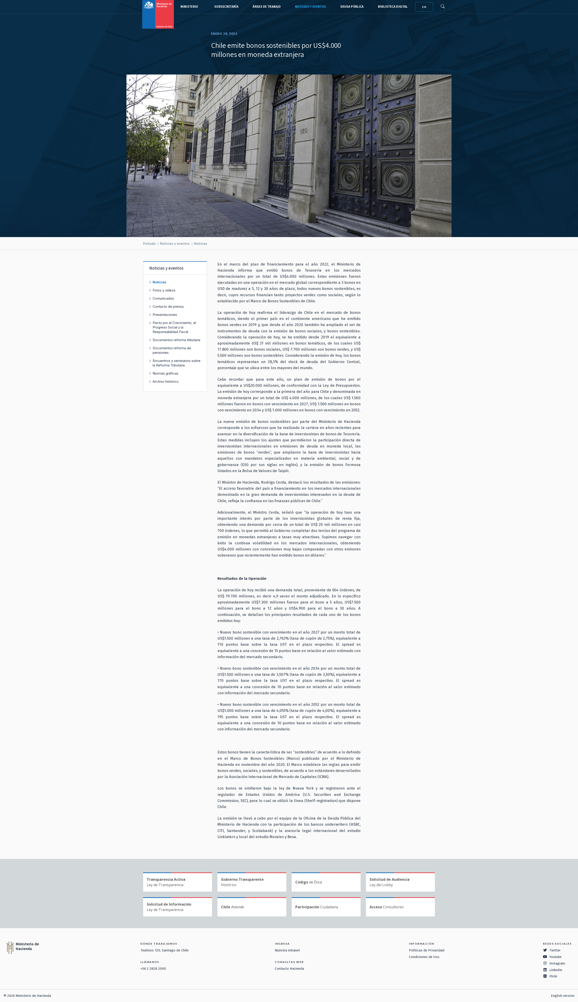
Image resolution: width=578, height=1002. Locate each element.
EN (424, 7)
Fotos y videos (164, 290)
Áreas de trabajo (267, 7)
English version (562, 996)
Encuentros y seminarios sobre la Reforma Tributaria (176, 363)
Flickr (553, 976)
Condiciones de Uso (424, 957)
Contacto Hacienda (289, 969)
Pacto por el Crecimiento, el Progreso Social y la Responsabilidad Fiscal (174, 327)
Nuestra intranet (287, 950)
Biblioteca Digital (393, 7)
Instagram (557, 963)
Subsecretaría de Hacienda (225, 7)
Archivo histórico (166, 381)
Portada (149, 243)
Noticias (200, 243)
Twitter (555, 950)
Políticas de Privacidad (426, 950)
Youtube (555, 957)
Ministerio (189, 7)
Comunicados (163, 298)
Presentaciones (165, 314)
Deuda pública (352, 7)
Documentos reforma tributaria (176, 340)
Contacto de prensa (168, 306)
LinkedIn (555, 970)
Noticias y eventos (310, 7)
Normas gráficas (165, 373)
